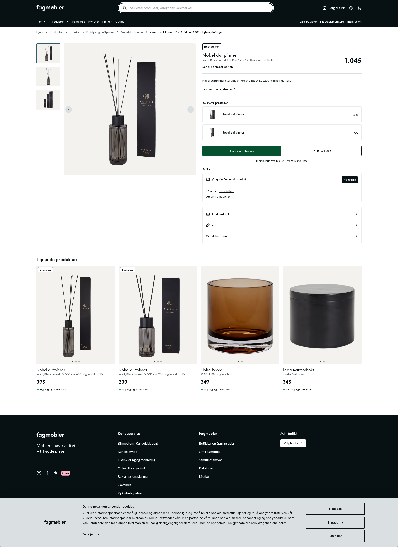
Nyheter (93, 21)
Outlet (119, 21)
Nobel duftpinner (132, 32)
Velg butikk (350, 179)
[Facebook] (47, 473)
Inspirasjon (354, 21)
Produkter (57, 21)
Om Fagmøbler (210, 451)
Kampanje (78, 21)
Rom (39, 21)
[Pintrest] (55, 473)
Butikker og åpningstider (216, 443)
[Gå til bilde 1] (72, 361)
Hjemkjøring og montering (136, 460)
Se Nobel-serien (222, 66)
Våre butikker (308, 21)
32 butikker (226, 191)
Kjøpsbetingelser (130, 493)
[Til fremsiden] (50, 8)
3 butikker (223, 196)
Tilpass (333, 522)
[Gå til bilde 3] (79, 361)
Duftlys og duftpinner (100, 32)
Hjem (39, 32)
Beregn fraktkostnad (296, 160)
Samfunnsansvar (210, 460)
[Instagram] (38, 473)
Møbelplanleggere (332, 21)
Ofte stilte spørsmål (132, 468)
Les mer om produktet (217, 89)
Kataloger (206, 468)
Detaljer (88, 534)
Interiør (75, 32)
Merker (107, 21)
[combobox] (196, 7)
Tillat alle (335, 509)
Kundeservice (127, 451)
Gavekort (124, 485)
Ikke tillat (335, 536)
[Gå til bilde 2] (76, 361)
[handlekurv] (350, 8)
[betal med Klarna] (65, 473)
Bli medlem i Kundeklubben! (138, 443)
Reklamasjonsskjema (133, 476)
